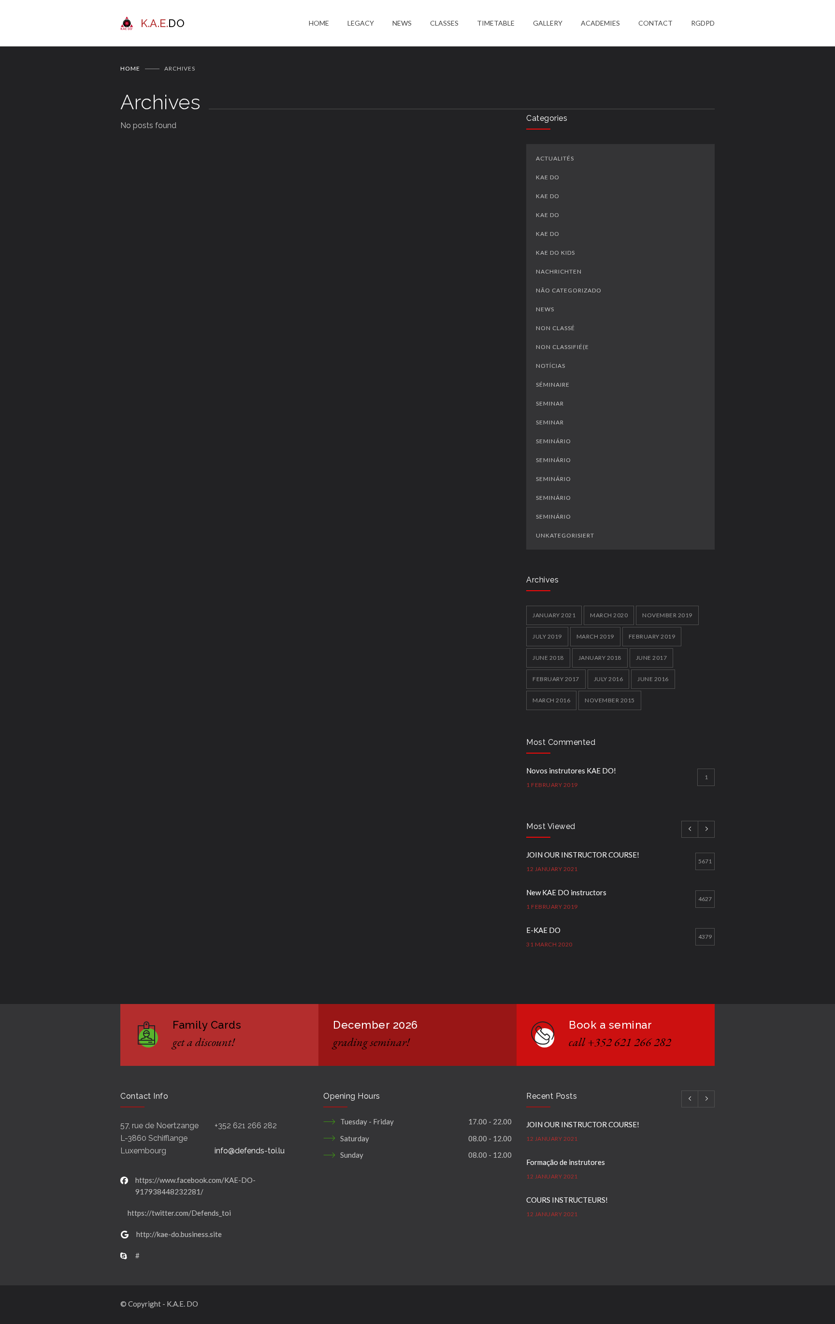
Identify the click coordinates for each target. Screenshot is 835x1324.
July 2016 (608, 679)
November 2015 (610, 700)
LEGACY (360, 23)
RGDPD (703, 23)
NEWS (402, 23)
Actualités (555, 158)
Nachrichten (559, 271)
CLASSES (444, 23)
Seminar (550, 403)
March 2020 (609, 615)
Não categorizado (569, 290)
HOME (319, 23)
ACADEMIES (600, 23)
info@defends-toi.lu (250, 1150)
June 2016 (653, 679)
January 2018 (599, 657)
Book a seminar (610, 1024)
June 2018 (548, 657)
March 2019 (595, 636)
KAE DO (548, 177)
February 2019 (652, 636)
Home (130, 68)
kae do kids (555, 252)
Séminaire (553, 384)
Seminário (553, 441)
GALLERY (547, 23)
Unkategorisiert (565, 535)
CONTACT (655, 23)
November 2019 (667, 615)
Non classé (555, 328)
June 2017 (651, 657)
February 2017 (556, 679)
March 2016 (551, 700)
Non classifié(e (562, 346)
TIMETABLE (496, 23)
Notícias (550, 365)
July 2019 (547, 636)
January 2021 (554, 615)
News (545, 309)
